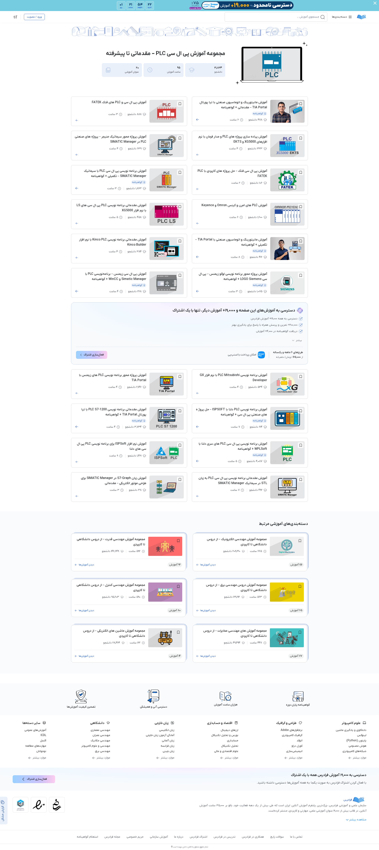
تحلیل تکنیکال (229, 746)
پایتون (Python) (356, 740)
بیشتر (299, 340)
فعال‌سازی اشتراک (94, 355)
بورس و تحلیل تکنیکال (224, 735)
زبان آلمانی (168, 740)
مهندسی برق (102, 751)
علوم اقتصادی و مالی (226, 751)
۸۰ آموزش (175, 610)
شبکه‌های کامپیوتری (354, 751)
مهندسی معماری (100, 730)
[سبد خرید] (15, 17)
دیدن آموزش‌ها (208, 564)
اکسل (43, 740)
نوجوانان (41, 751)
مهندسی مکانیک (100, 740)
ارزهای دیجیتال (229, 730)
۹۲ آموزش (175, 565)
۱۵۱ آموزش (296, 565)
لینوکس (361, 735)
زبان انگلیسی (166, 730)
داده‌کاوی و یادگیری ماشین (351, 730)
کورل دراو (297, 746)
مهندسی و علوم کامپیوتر (95, 746)
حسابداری (232, 740)
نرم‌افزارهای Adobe (291, 730)
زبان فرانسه (167, 746)
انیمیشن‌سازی (294, 751)
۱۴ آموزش (175, 656)
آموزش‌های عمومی (35, 730)
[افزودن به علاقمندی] (301, 104)
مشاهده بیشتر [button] (357, 820)
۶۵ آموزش (296, 610)
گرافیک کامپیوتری (292, 735)
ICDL (43, 735)
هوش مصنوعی (357, 746)
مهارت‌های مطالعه (35, 746)
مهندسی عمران (101, 735)
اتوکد (299, 740)
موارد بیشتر (359, 758)
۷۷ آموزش (296, 656)
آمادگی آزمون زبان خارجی (160, 735)
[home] (361, 17)
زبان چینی (168, 751)
